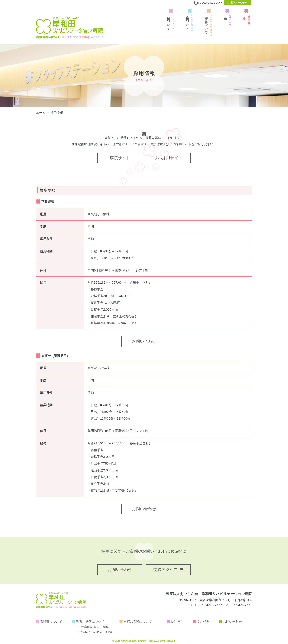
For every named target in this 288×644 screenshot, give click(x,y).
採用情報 (203, 621)
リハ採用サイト (168, 158)
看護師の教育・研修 (95, 627)
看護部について (51, 621)
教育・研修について (90, 621)
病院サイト (120, 158)
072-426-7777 (209, 3)
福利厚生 (177, 621)
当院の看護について (138, 621)
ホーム (40, 112)
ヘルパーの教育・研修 (96, 632)
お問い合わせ (238, 2)
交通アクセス (166, 569)
